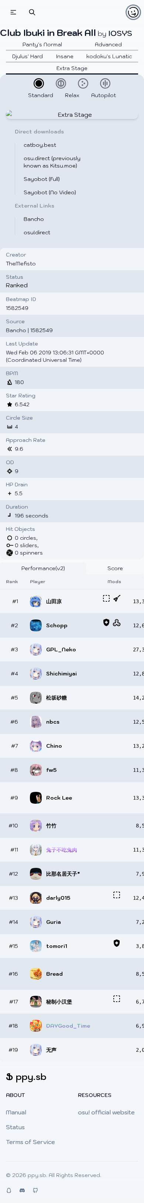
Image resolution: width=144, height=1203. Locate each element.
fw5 (51, 770)
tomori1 (56, 946)
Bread (54, 974)
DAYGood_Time (68, 1025)
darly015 (58, 898)
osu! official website (106, 1112)
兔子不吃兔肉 (61, 849)
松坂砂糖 (56, 697)
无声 (51, 1050)
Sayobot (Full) (42, 179)
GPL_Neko (61, 649)
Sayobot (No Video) (50, 192)
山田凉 (54, 601)
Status (15, 1127)
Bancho (34, 219)
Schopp (57, 625)
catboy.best (40, 145)
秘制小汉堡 (59, 1001)
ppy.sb (37, 1175)
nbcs (52, 721)
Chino (54, 746)
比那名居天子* (63, 873)
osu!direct (37, 232)
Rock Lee (59, 797)
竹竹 (51, 825)
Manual (16, 1112)
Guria (53, 922)
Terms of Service (30, 1142)
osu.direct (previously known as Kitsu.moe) (52, 162)
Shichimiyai (61, 673)
